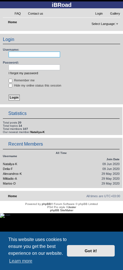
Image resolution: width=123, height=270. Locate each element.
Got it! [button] (91, 251)
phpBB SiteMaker (61, 210)
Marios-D (9, 183)
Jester (72, 207)
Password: (11, 62)
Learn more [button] (20, 261)
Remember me (24, 80)
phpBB (46, 204)
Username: (11, 49)
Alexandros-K (12, 173)
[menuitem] (15, 13)
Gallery (115, 13)
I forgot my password (23, 73)
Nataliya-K (37, 132)
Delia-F (8, 169)
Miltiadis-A (10, 178)
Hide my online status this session (37, 85)
